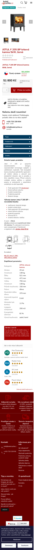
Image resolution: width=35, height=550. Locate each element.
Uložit (6, 47)
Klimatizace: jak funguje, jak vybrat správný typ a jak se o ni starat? (8, 483)
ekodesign (25, 188)
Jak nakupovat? (23, 448)
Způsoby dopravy (24, 463)
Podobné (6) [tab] (9, 142)
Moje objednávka (24, 451)
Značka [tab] (7, 156)
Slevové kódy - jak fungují (7, 495)
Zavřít (18, 47)
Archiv (4, 510)
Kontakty (21, 483)
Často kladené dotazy (25, 480)
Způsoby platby (23, 460)
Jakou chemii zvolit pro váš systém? (8, 490)
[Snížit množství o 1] (9, 91)
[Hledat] (21, 2)
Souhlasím (24, 545)
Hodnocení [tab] (8, 146)
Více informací (26, 535)
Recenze (21, 470)
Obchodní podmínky (25, 453)
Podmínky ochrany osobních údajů (24, 457)
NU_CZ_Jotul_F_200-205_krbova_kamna (11, 257)
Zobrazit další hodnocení (24, 389)
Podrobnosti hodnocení (9, 60)
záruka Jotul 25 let (21, 229)
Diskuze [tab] (7, 151)
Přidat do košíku (24, 90)
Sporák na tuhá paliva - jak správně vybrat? (8, 505)
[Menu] (31, 2)
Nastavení (16, 540)
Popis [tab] (7, 137)
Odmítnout (9, 545)
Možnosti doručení (24, 75)
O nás (20, 486)
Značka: (22, 7)
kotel (27, 334)
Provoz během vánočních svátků (6, 500)
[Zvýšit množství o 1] (9, 89)
